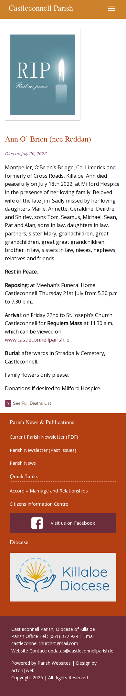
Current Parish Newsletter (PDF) (44, 437)
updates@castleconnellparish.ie (80, 651)
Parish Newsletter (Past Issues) (43, 450)
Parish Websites (54, 663)
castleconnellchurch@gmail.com (44, 643)
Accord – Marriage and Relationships (49, 491)
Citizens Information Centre (39, 504)
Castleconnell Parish (41, 8)
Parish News (23, 463)
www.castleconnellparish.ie (37, 339)
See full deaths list (32, 403)
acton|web (23, 670)
